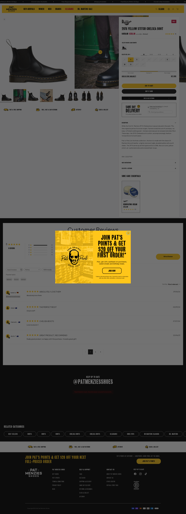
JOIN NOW (111, 270)
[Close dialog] (128, 233)
